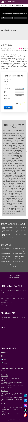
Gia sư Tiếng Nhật (5, 261)
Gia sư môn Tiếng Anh (20, 251)
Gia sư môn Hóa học (6, 248)
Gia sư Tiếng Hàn (19, 258)
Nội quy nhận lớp (14, 277)
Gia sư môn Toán (5, 256)
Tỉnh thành (7, 88)
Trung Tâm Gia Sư (14, 275)
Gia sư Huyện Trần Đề (7, 237)
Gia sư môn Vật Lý (19, 256)
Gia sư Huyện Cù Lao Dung (7, 231)
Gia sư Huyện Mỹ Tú (21, 227)
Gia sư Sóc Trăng (7, 5)
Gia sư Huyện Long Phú (20, 231)
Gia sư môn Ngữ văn (20, 248)
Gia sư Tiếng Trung (6, 264)
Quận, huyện (7, 92)
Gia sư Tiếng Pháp (19, 261)
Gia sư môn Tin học (20, 253)
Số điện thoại (7, 85)
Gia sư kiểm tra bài (5, 266)
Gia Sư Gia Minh (18, 420)
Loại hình (6, 95)
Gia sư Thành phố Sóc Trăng (7, 228)
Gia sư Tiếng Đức (19, 264)
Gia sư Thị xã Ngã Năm (21, 234)
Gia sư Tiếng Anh (5, 258)
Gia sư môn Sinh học (6, 251)
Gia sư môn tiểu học (6, 253)
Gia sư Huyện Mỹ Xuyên (6, 235)
